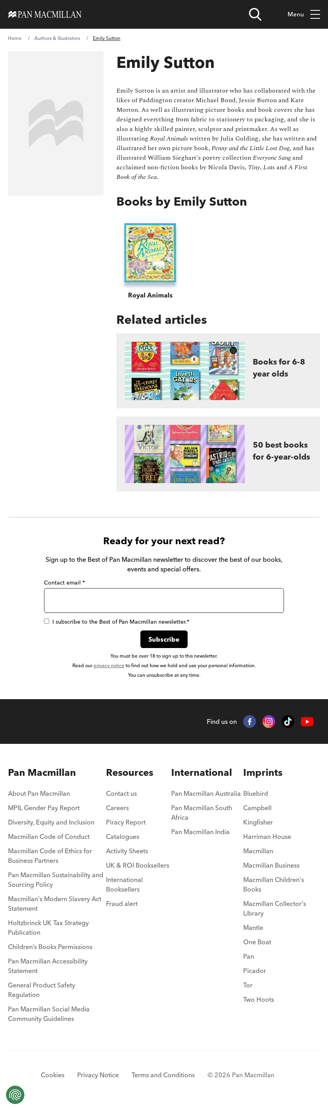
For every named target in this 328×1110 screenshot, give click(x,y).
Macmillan (258, 851)
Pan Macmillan (42, 772)
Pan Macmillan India (200, 832)
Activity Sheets (127, 851)
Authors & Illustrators (57, 38)
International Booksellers (124, 884)
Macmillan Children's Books (273, 884)
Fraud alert (122, 904)
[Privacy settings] (15, 1095)
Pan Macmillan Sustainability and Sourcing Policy (55, 879)
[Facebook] (249, 721)
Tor (247, 985)
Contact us (121, 793)
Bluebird (255, 793)
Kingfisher (258, 822)
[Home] (45, 14)
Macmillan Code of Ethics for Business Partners (50, 855)
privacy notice (109, 665)
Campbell (257, 808)
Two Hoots (258, 999)
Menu (296, 14)
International (201, 772)
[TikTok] (288, 721)
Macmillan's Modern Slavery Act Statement (54, 903)
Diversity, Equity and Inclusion (51, 822)
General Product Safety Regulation (41, 990)
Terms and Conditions (163, 1075)
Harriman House (267, 836)
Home (15, 38)
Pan (248, 956)
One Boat (257, 942)
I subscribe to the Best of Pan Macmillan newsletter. (120, 621)
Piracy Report (126, 822)
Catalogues (122, 836)
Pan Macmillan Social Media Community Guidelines (49, 1014)
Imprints (262, 772)
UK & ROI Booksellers (137, 865)
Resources (129, 772)
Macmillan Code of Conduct (49, 836)
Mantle (253, 928)
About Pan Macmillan (39, 793)
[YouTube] (307, 721)
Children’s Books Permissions (50, 947)
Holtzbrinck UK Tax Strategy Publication (48, 927)
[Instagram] (268, 721)
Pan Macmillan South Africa (201, 812)
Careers (117, 808)
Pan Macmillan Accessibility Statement (48, 966)
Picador (254, 971)
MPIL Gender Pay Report (44, 808)
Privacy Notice (98, 1075)
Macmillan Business (271, 865)
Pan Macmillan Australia (206, 793)
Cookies (52, 1075)
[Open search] (255, 14)
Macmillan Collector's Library (274, 908)
